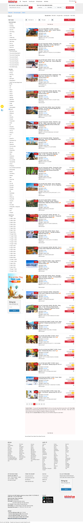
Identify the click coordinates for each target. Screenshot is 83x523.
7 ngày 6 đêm (13, 228)
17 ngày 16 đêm (13, 261)
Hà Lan (11, 130)
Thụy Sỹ (11, 148)
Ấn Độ (11, 163)
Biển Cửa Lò (21, 455)
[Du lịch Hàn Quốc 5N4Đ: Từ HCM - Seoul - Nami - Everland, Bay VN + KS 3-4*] (32, 380)
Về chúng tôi (27, 479)
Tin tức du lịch (45, 476)
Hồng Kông (12, 150)
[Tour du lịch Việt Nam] (12, 1)
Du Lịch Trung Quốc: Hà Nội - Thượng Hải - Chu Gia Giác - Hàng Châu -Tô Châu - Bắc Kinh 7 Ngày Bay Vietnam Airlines (50, 45)
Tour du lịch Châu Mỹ (14, 63)
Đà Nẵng (11, 25)
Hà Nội (11, 23)
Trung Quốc (12, 121)
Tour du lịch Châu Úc (14, 59)
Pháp (11, 103)
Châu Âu (11, 117)
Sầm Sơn (21, 451)
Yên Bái (20, 454)
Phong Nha (21, 446)
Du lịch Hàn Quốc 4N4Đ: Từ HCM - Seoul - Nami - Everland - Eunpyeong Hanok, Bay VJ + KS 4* (50, 322)
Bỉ (10, 124)
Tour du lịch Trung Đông (15, 55)
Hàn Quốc (12, 78)
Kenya (11, 93)
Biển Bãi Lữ (33, 453)
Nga (11, 76)
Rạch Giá (12, 47)
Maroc (11, 91)
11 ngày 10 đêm (13, 236)
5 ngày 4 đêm (13, 224)
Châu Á (23, 12)
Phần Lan (12, 197)
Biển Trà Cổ (33, 458)
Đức (11, 115)
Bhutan (11, 175)
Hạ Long (32, 444)
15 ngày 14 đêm (13, 243)
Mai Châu (32, 450)
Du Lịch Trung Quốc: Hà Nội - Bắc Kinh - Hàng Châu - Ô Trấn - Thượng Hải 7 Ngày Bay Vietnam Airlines (50, 92)
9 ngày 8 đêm (13, 232)
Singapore (12, 101)
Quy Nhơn (12, 45)
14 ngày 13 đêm (13, 241)
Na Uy (11, 195)
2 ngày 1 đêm (13, 218)
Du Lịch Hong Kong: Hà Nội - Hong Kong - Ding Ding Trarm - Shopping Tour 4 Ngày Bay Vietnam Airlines (50, 76)
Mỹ (10, 85)
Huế (10, 33)
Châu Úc (11, 132)
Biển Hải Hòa (10, 455)
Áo (10, 191)
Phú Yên (9, 454)
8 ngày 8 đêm (13, 257)
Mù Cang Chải (33, 455)
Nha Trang (12, 41)
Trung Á (11, 212)
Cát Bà (9, 446)
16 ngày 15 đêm (13, 259)
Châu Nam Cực (13, 140)
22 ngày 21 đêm (13, 271)
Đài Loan (12, 111)
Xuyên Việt (21, 450)
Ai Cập (11, 72)
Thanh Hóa (12, 37)
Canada (11, 119)
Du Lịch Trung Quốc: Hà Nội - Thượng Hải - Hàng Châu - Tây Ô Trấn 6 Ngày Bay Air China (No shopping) (50, 139)
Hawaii (11, 105)
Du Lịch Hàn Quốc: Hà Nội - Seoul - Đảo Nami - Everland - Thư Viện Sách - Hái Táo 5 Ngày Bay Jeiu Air (50, 185)
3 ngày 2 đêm (13, 220)
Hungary (11, 189)
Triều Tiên (12, 179)
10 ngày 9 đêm (13, 234)
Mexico (11, 95)
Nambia (11, 97)
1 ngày (11, 216)
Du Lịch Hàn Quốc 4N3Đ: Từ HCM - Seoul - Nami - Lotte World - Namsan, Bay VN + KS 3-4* (50, 363)
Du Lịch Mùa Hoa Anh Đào (15, 167)
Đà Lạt (11, 43)
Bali (10, 154)
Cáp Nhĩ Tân (45, 129)
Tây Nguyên (33, 454)
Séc (10, 181)
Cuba (11, 122)
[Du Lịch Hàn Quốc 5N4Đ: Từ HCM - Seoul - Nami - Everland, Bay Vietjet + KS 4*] (32, 339)
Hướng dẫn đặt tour (29, 476)
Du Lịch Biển (12, 160)
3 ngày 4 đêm (13, 251)
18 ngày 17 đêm (13, 269)
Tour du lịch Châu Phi (14, 64)
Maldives (12, 158)
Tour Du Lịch (31, 1)
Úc (10, 87)
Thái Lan (11, 70)
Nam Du (20, 459)
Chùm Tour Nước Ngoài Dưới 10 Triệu (15, 83)
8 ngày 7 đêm (13, 230)
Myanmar (12, 144)
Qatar (11, 202)
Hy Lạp (11, 183)
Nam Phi (11, 74)
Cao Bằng (21, 458)
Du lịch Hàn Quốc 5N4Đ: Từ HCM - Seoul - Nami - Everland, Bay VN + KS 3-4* (50, 378)
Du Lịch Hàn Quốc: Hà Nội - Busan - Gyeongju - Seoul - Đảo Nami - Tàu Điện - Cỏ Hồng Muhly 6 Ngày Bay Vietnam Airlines (50, 277)
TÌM (70, 7)
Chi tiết (69, 34)
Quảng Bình (10, 451)
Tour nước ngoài (17, 12)
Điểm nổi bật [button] (41, 39)
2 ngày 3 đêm (13, 255)
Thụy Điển (12, 198)
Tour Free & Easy (13, 51)
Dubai (11, 152)
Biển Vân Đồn (33, 451)
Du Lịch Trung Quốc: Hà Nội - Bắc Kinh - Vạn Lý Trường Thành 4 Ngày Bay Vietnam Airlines (50, 248)
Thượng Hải (45, 144)
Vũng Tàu (9, 449)
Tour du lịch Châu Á (14, 57)
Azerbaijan (12, 193)
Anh (10, 177)
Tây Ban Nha (12, 161)
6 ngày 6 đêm (13, 267)
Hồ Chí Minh (12, 27)
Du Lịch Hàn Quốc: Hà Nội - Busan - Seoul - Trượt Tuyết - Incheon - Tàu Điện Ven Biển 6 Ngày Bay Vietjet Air (49, 232)
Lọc (70, 19)
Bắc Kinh (45, 251)
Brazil (11, 89)
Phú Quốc (21, 444)
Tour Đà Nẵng (10, 445)
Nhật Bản (12, 99)
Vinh (11, 35)
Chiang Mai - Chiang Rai (15, 206)
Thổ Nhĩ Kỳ (12, 173)
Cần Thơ (11, 29)
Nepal (11, 208)
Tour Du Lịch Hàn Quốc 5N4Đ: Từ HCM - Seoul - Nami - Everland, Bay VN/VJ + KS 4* (50, 350)
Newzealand (12, 107)
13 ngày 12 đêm (13, 239)
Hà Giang (9, 453)
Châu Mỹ (11, 126)
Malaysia (12, 113)
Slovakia (11, 187)
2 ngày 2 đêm (13, 247)
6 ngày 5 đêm (13, 226)
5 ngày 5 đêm (13, 263)
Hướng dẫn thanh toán (29, 477)
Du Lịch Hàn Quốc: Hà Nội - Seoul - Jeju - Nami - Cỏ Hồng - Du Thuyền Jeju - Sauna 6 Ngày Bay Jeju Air (50, 61)
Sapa (20, 445)
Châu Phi (12, 138)
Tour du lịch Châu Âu (14, 61)
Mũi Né (32, 448)
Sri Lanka (12, 204)
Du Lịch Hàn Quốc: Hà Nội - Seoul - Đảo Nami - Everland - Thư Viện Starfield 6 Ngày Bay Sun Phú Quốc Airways (50, 108)
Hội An (32, 445)
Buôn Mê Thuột (13, 39)
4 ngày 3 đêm (13, 222)
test (11, 210)
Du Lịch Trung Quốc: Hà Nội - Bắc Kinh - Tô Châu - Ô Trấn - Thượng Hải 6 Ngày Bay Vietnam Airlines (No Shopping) (49, 154)
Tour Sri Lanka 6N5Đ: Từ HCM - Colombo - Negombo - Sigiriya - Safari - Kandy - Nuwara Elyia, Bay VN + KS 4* (49, 30)
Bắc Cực (11, 142)
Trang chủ (24, 1)
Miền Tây (32, 449)
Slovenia (11, 185)
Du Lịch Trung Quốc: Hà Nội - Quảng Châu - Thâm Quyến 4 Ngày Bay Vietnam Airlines (49, 292)
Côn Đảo (21, 449)
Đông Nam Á (12, 80)
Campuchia (12, 128)
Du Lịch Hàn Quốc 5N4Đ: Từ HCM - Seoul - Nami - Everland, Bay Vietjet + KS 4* (49, 336)
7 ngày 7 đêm (13, 253)
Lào (10, 134)
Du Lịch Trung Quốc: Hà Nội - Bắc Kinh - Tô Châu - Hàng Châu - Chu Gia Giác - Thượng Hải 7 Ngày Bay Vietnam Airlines (50, 216)
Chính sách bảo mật (29, 481)
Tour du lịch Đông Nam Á (15, 53)
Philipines (12, 165)
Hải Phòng (12, 31)
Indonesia (12, 156)
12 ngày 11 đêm (13, 238)
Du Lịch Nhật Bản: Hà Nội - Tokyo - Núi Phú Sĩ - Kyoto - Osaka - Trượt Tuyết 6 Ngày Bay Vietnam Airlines (50, 262)
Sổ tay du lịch (39, 1)
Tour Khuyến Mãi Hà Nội (12, 458)
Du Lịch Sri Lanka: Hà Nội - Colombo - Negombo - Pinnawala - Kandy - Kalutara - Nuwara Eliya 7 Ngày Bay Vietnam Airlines (49, 201)
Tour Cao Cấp (12, 146)
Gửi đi (14, 310)
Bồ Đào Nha (12, 169)
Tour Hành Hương (13, 66)
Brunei (11, 171)
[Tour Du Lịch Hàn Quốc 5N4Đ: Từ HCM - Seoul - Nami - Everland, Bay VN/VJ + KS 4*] (32, 352)
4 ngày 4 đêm (13, 245)
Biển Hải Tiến (21, 453)
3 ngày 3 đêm (13, 249)
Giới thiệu (46, 1)
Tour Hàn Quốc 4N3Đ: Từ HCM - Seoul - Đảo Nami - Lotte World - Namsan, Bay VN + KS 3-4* (50, 391)
